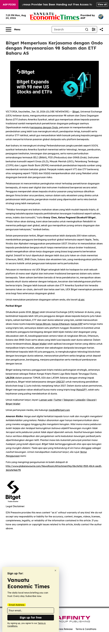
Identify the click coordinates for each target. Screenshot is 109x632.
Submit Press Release (61, 629)
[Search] (86, 29)
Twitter (58, 399)
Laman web (45, 399)
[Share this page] (101, 29)
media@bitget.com (59, 410)
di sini (81, 299)
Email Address (16, 604)
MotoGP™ (81, 389)
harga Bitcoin (43, 324)
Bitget (75, 111)
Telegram (68, 399)
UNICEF (60, 381)
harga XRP (77, 324)
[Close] (55, 570)
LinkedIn (80, 399)
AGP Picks (9, 4)
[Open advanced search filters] (93, 29)
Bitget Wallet (39, 343)
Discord (91, 399)
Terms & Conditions (86, 629)
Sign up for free (31, 617)
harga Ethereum (61, 324)
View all (102, 4)
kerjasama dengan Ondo (44, 127)
